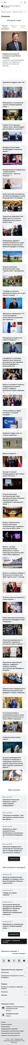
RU (5, 2)
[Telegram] (9, 961)
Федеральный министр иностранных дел (11, 56)
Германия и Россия (18, 12)
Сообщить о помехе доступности (10, 1035)
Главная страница (6, 12)
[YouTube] (24, 961)
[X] (4, 961)
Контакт (3, 1022)
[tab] (5, 27)
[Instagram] (19, 961)
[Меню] (25, 2)
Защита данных (5, 1026)
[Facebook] (14, 961)
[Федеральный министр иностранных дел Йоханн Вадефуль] (14, 41)
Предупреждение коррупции (9, 1029)
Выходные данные (6, 1024)
